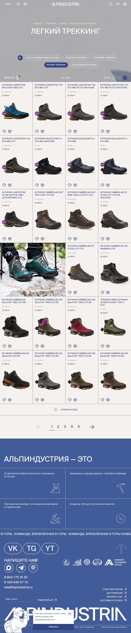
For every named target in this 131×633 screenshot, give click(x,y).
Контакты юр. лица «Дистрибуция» (114, 627)
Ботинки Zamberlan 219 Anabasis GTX (113, 247)
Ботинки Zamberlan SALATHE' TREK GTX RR (14, 301)
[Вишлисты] (118, 4)
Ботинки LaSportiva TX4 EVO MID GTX (16, 140)
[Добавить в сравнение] (10, 131)
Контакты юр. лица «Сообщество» (82, 627)
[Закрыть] (69, 613)
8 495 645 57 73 (16, 582)
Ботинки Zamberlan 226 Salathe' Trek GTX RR (48, 301)
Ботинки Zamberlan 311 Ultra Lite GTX (81, 247)
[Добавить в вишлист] (4, 131)
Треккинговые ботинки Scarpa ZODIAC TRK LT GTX (114, 302)
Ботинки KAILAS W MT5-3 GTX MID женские (48, 140)
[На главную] (65, 4)
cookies (56, 613)
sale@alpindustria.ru (18, 587)
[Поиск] (18, 4)
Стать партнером (112, 590)
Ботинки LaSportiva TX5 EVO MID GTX (49, 86)
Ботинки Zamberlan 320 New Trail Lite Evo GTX (81, 193)
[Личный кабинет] (110, 4)
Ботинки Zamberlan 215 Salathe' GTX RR (15, 355)
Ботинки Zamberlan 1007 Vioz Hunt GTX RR (49, 193)
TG (31, 549)
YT (50, 549)
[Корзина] (125, 4)
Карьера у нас (115, 597)
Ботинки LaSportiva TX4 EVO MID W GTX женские (114, 86)
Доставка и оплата (111, 601)
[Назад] (20, 57)
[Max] (8, 567)
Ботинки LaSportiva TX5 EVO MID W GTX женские (81, 86)
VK (13, 549)
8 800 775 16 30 (16, 577)
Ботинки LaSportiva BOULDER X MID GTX (13, 86)
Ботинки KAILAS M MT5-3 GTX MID (81, 140)
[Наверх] (121, 548)
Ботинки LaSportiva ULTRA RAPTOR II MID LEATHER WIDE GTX (13, 195)
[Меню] (8, 4)
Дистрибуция (115, 593)
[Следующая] (92, 426)
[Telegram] (21, 567)
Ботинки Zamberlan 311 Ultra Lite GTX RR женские (113, 195)
